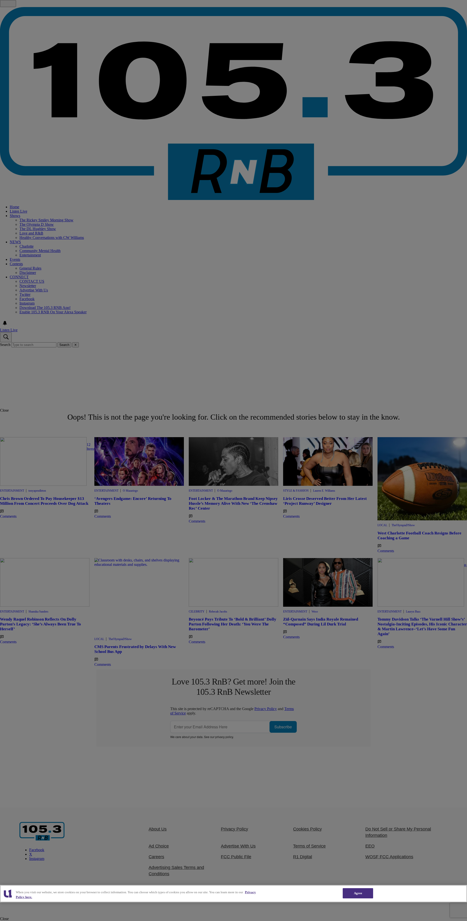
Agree (358, 893)
